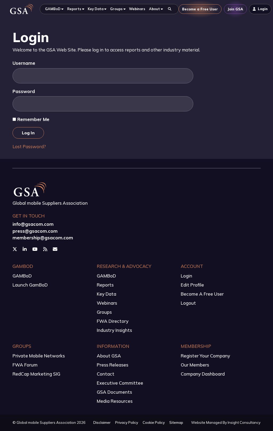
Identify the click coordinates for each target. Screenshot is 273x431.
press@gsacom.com (35, 231)
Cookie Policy (154, 422)
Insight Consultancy (244, 422)
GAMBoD (22, 276)
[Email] (55, 249)
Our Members (195, 365)
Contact (105, 374)
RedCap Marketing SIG (36, 374)
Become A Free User (202, 294)
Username (24, 63)
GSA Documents (114, 392)
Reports (105, 285)
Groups (104, 312)
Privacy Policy (126, 422)
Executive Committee (120, 383)
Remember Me (32, 119)
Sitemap (176, 422)
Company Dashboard (203, 374)
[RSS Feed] (45, 249)
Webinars (107, 303)
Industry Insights (114, 330)
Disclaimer (102, 422)
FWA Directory (113, 321)
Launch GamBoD (30, 285)
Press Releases (112, 365)
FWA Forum (25, 365)
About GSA (109, 356)
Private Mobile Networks (39, 356)
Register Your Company (205, 356)
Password (24, 91)
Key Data (106, 294)
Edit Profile (192, 285)
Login (186, 276)
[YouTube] (35, 249)
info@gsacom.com (33, 224)
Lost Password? (29, 146)
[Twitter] (15, 249)
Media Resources (115, 401)
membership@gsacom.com (43, 237)
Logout (188, 303)
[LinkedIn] (25, 249)
